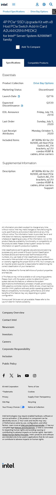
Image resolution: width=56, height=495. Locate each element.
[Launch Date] (19, 96)
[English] (44, 4)
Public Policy (9, 363)
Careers (6, 341)
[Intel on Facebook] (3, 376)
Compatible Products (38, 62)
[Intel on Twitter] (11, 376)
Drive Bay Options (43, 83)
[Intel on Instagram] (34, 376)
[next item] (54, 11)
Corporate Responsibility (16, 349)
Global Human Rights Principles (15, 434)
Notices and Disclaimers (25, 427)
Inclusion (7, 356)
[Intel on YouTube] (27, 376)
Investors (7, 334)
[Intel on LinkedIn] (19, 376)
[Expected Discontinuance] (22, 105)
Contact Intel (9, 320)
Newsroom (8, 327)
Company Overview (13, 312)
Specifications (13, 62)
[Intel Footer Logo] (8, 465)
